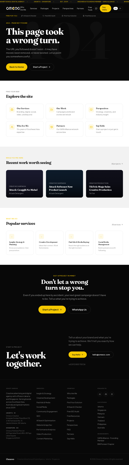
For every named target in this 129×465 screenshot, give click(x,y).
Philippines (102, 424)
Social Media (42, 407)
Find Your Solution (70, 16)
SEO (38, 416)
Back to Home (17, 67)
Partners (80, 8)
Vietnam (101, 417)
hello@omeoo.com (101, 354)
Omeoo (10, 459)
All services (116, 224)
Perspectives (68, 8)
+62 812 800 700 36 (77, 364)
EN (116, 8)
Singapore (102, 410)
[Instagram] (100, 394)
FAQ (69, 429)
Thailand (101, 420)
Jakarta (101, 406)
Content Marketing (44, 438)
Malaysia (101, 413)
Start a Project (40, 67)
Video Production (44, 434)
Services (33, 8)
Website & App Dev (44, 425)
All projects (116, 164)
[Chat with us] (96, 8)
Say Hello (104, 8)
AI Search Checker (29, 16)
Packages (45, 8)
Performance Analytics (46, 429)
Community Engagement (47, 411)
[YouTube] (112, 394)
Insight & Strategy (44, 393)
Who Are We (23, 8)
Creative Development (46, 398)
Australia (101, 427)
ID (120, 8)
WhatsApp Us (79, 309)
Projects (55, 8)
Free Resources (90, 16)
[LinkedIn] (106, 394)
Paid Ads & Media (43, 402)
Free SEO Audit (50, 16)
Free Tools (90, 8)
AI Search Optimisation (46, 420)
